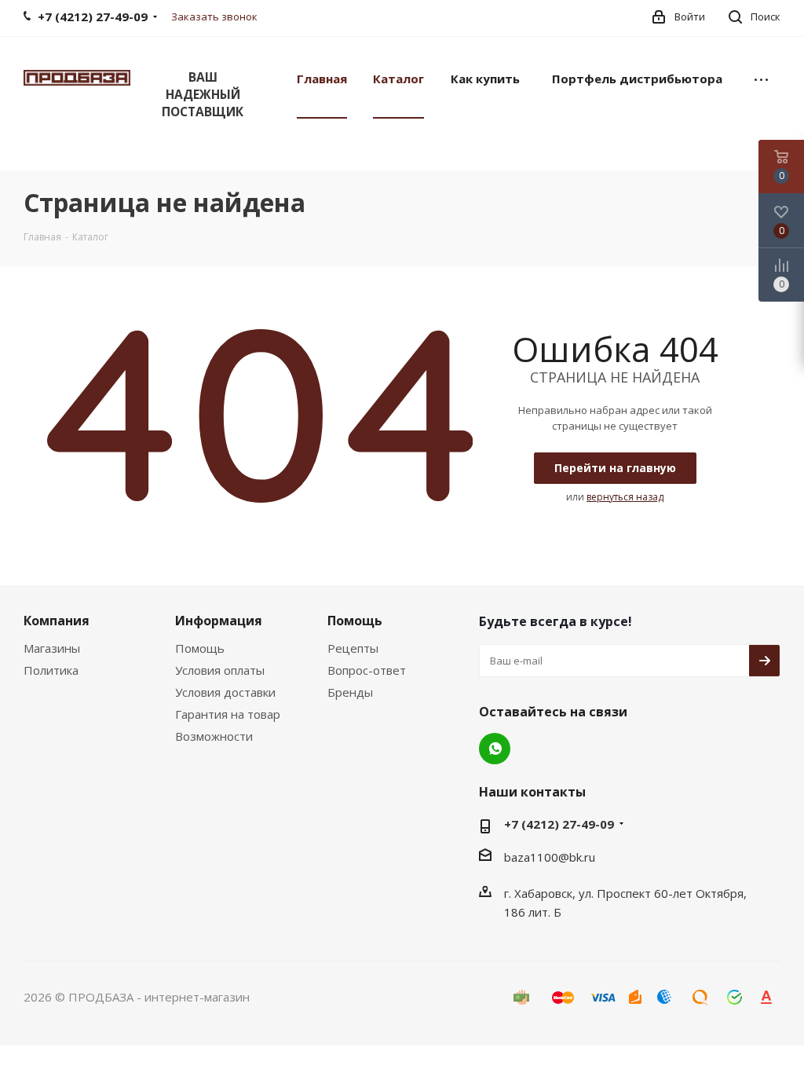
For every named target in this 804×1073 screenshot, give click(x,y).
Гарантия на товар (227, 714)
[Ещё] (761, 78)
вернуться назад (625, 497)
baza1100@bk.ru (549, 857)
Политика (51, 670)
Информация (218, 620)
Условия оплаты (220, 670)
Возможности (214, 736)
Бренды (350, 692)
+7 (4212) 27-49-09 (559, 824)
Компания (57, 620)
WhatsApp (494, 748)
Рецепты (352, 648)
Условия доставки (225, 692)
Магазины (52, 648)
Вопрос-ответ (366, 670)
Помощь (200, 648)
